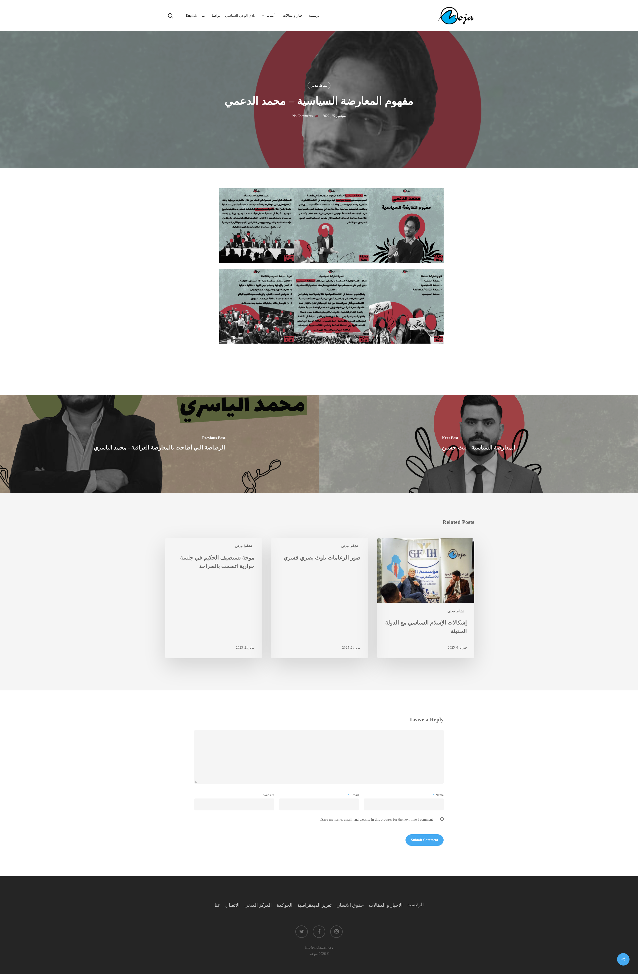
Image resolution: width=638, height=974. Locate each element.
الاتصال (232, 905)
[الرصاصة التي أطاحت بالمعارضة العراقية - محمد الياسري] (159, 444)
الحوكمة (284, 905)
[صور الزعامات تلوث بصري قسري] (319, 598)
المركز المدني (258, 905)
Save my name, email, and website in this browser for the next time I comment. (376, 819)
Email (353, 795)
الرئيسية (415, 904)
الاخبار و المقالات (385, 905)
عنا (217, 905)
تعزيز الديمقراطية (314, 905)
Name (438, 795)
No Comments (302, 116)
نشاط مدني (319, 85)
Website (268, 795)
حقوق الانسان (350, 905)
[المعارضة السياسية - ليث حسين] (478, 444)
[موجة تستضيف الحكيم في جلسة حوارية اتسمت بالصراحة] (213, 598)
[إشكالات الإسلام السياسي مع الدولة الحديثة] (425, 598)
